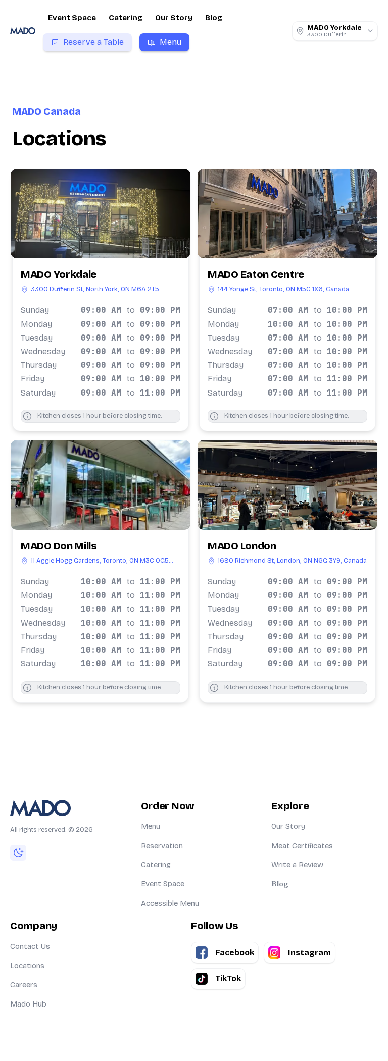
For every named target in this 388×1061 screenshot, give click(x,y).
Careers (23, 984)
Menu (150, 826)
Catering (125, 17)
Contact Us (30, 946)
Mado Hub (28, 1004)
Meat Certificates (302, 845)
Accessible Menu (170, 903)
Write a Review (297, 864)
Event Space (72, 17)
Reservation (162, 845)
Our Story (173, 17)
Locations (27, 965)
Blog (213, 17)
